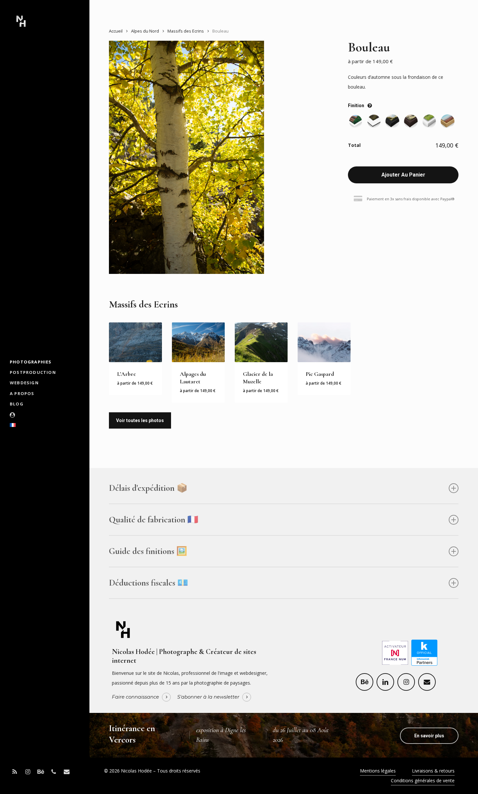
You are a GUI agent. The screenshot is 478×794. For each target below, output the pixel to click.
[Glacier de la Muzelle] (261, 342)
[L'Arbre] (135, 342)
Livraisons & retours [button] (433, 771)
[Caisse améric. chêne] (448, 121)
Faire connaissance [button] (135, 697)
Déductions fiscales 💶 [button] (148, 582)
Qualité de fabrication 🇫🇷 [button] (153, 519)
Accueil (116, 31)
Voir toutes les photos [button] (140, 420)
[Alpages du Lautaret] (198, 342)
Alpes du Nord (145, 31)
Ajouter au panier (403, 175)
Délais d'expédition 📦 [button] (148, 488)
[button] (429, 736)
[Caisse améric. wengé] (411, 121)
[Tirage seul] (356, 121)
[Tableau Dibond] (374, 121)
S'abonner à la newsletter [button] (208, 697)
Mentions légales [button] (378, 771)
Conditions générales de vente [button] (423, 780)
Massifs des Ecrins (185, 31)
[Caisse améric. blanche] (429, 121)
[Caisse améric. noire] (392, 121)
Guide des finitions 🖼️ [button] (148, 551)
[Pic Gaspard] (324, 342)
